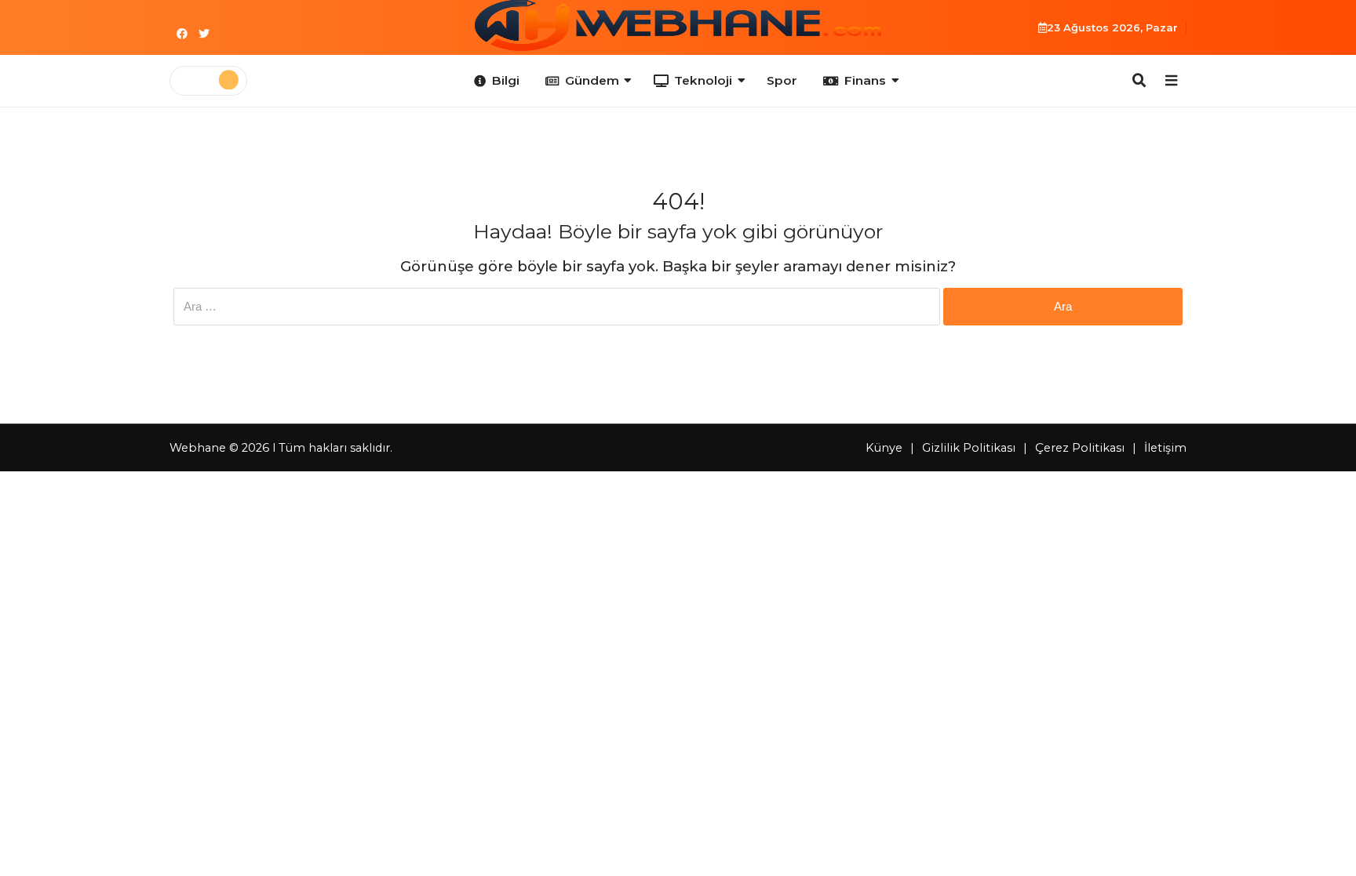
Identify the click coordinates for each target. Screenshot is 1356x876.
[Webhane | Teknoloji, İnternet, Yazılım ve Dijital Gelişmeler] (678, 25)
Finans (865, 80)
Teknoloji (703, 80)
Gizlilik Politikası (968, 448)
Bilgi (505, 80)
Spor (782, 80)
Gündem (592, 80)
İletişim (1165, 448)
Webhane (198, 448)
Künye (884, 448)
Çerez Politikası (1080, 448)
